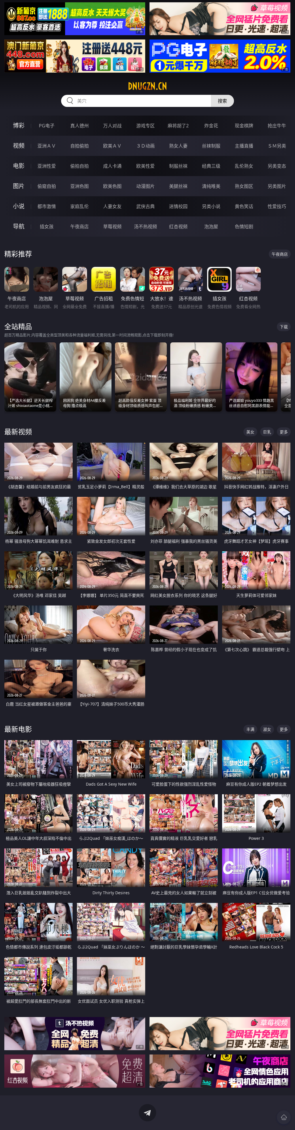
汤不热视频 (145, 226)
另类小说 (211, 206)
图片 (18, 186)
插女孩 (47, 226)
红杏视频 (178, 226)
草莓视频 (112, 226)
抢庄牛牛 (277, 125)
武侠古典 (145, 206)
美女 (250, 432)
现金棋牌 (244, 125)
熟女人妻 (178, 146)
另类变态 (277, 166)
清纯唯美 (211, 186)
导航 (18, 226)
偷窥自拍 (46, 186)
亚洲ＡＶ (46, 146)
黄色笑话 (244, 206)
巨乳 (267, 432)
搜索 (222, 101)
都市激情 (46, 206)
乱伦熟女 (244, 166)
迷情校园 (178, 206)
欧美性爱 (145, 166)
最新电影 (18, 729)
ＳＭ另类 (277, 146)
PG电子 (46, 125)
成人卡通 (112, 166)
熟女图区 (244, 186)
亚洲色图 (79, 186)
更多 (284, 432)
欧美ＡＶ (112, 146)
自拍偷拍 (79, 146)
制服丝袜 (178, 166)
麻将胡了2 (178, 125)
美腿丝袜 (178, 186)
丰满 (250, 729)
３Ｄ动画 (145, 146)
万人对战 (112, 125)
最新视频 (18, 431)
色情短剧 (244, 226)
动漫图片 (145, 186)
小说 (18, 206)
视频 (18, 146)
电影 (18, 166)
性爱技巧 (277, 206)
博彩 (18, 125)
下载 (284, 326)
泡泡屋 (211, 226)
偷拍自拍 (79, 166)
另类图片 (277, 186)
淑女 (267, 729)
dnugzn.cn (147, 86)
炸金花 (211, 125)
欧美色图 (112, 186)
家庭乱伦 (79, 206)
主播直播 (244, 146)
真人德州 (79, 125)
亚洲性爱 (46, 166)
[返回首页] (284, 1117)
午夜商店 (79, 226)
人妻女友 (112, 206)
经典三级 (211, 166)
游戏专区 (145, 125)
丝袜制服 (211, 146)
